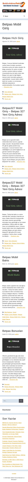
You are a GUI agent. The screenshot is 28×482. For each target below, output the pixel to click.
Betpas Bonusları (12, 330)
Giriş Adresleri (8, 92)
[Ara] (21, 401)
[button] (24, 16)
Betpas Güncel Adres (18, 169)
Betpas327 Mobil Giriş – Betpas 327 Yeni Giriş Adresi (13, 111)
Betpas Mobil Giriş (7, 96)
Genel (6, 241)
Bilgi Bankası (8, 312)
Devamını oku (8, 87)
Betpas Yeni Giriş (11, 389)
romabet (14, 473)
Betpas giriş (7, 94)
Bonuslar (7, 384)
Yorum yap (7, 99)
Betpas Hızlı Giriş (12, 37)
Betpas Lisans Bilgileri (10, 314)
